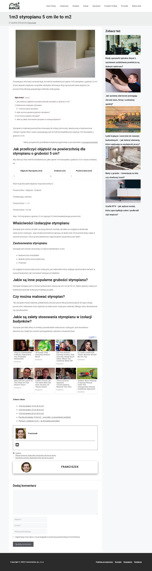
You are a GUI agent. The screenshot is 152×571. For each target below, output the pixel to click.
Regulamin (128, 562)
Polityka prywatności (104, 562)
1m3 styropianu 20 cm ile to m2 (31, 413)
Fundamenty (64, 6)
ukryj (27, 98)
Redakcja (138, 562)
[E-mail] (17, 445)
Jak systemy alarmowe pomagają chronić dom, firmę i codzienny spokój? (121, 100)
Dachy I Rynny (51, 6)
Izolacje (85, 6)
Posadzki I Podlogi (110, 6)
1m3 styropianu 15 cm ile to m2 (31, 406)
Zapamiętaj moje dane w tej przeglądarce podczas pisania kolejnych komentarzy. (47, 537)
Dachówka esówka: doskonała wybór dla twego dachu (34, 458)
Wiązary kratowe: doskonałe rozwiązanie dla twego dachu (35, 455)
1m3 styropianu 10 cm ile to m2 (31, 410)
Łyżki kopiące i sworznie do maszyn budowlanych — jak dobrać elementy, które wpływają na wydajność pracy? (122, 140)
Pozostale (124, 6)
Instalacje (75, 6)
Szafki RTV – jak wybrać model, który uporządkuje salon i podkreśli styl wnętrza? (122, 210)
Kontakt (118, 562)
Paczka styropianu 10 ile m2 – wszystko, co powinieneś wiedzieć (45, 417)
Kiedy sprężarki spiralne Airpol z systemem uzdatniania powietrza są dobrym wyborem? (122, 62)
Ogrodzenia (96, 6)
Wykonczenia (136, 6)
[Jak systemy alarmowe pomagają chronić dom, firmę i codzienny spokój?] (123, 81)
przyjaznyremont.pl (90, 142)
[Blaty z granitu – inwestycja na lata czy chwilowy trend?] (123, 158)
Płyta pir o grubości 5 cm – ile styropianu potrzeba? (39, 421)
